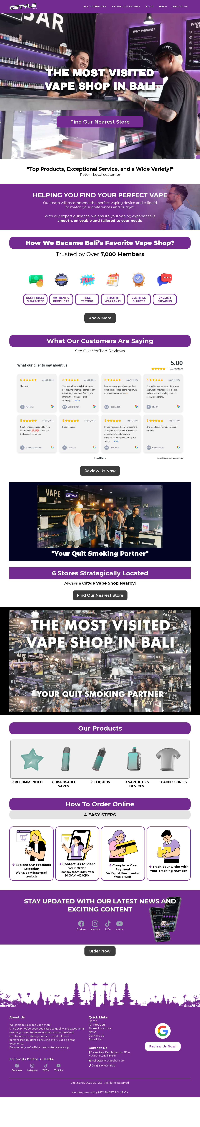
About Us (95, 1039)
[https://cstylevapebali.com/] (23, 6)
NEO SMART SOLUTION (113, 1092)
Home (93, 1021)
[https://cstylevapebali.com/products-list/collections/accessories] (168, 759)
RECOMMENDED (29, 782)
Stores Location (99, 1028)
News (92, 1032)
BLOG (150, 6)
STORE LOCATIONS (126, 6)
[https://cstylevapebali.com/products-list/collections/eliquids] (100, 759)
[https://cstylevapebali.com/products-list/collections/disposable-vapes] (66, 759)
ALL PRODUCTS (94, 6)
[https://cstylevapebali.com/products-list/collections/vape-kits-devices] (134, 759)
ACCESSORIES (175, 782)
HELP (163, 6)
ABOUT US (180, 6)
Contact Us (96, 1035)
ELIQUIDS (102, 782)
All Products (97, 1024)
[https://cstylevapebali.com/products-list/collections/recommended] (32, 759)
